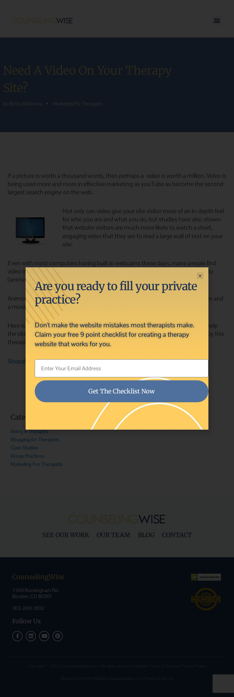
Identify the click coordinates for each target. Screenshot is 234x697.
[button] (200, 275)
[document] (117, 348)
